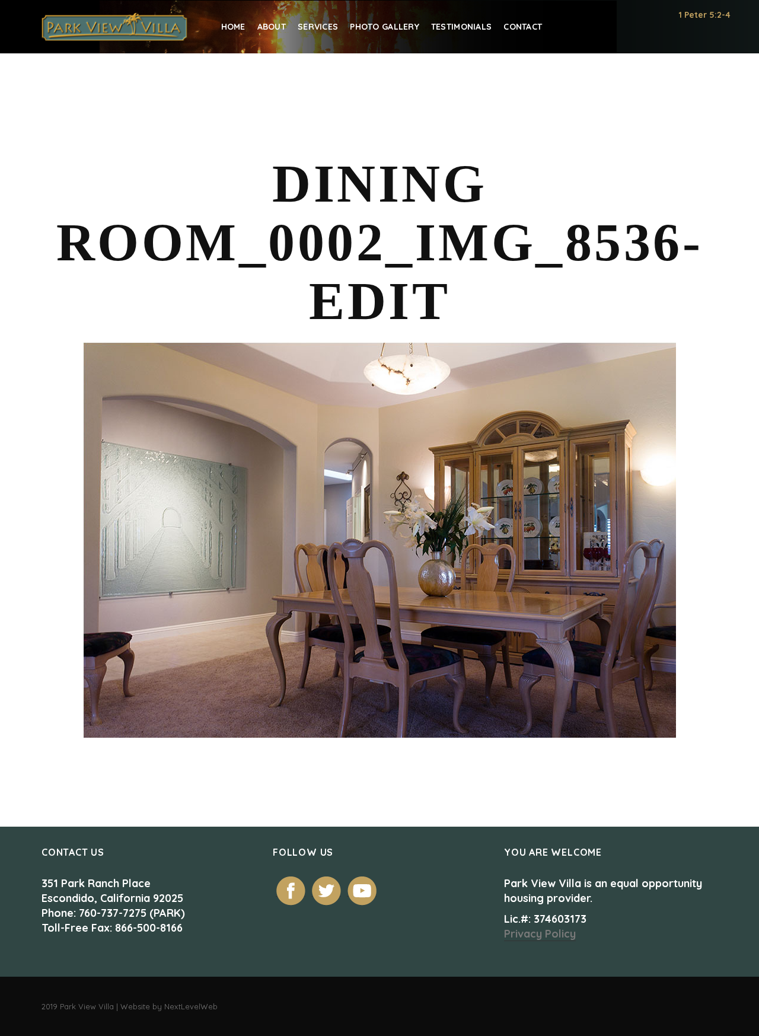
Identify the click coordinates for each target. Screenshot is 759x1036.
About (271, 26)
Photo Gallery (384, 26)
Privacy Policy (540, 934)
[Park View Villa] (115, 26)
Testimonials (461, 26)
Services (318, 26)
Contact (522, 26)
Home (233, 26)
